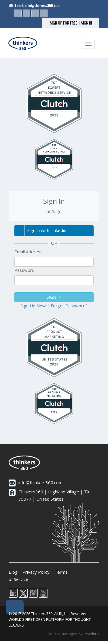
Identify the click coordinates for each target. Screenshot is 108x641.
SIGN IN (86, 23)
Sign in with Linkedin (46, 230)
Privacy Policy (36, 572)
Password (24, 270)
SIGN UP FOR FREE (63, 23)
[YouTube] (44, 13)
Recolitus (91, 633)
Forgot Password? (69, 306)
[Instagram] (35, 13)
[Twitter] (26, 13)
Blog (13, 572)
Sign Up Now (33, 306)
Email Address (28, 251)
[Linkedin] (18, 13)
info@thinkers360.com (42, 5)
